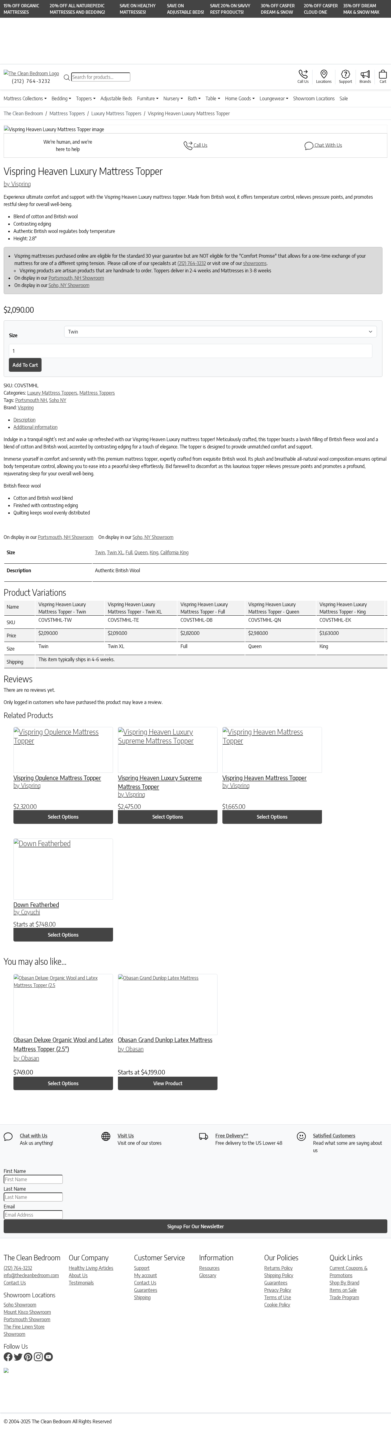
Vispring (26, 407)
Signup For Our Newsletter (195, 1226)
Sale (344, 98)
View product (167, 1083)
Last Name (15, 1189)
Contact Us (15, 1283)
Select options (63, 817)
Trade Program (344, 1297)
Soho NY (57, 400)
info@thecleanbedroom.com (31, 1275)
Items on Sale (343, 1290)
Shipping (142, 1297)
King (154, 552)
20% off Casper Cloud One (321, 9)
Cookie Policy (277, 1305)
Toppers (84, 98)
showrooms (255, 263)
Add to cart (25, 365)
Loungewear (272, 98)
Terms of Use (277, 1297)
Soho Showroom (20, 1305)
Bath (192, 98)
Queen (141, 552)
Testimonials (81, 1283)
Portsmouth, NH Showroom (76, 278)
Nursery (171, 98)
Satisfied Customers (334, 1136)
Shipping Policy (278, 1275)
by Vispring (17, 183)
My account (145, 1275)
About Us (78, 1275)
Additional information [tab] (35, 427)
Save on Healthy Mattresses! (137, 9)
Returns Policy (278, 1268)
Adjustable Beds (116, 98)
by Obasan (26, 1058)
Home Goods (238, 98)
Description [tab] (24, 420)
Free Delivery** (231, 1136)
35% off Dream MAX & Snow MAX (361, 9)
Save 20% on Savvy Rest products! (230, 9)
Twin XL (115, 552)
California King (174, 552)
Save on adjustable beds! (185, 9)
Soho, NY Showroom (69, 285)
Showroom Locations (314, 98)
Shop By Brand (344, 1283)
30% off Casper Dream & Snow (278, 9)
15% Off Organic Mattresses (21, 9)
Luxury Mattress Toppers (52, 393)
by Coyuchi (26, 912)
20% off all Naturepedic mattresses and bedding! (77, 9)
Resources (209, 1268)
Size (13, 335)
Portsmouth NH (31, 400)
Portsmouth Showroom (27, 1319)
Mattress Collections (23, 98)
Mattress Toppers (97, 393)
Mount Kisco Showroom (27, 1312)
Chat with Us (33, 1136)
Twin (100, 552)
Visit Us (126, 1136)
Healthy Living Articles (91, 1268)
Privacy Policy (277, 1290)
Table (211, 98)
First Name (15, 1171)
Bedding (60, 98)
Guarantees (145, 1290)
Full (129, 552)
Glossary (207, 1275)
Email (9, 1206)
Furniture (146, 98)
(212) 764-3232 (191, 263)
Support (142, 1268)
